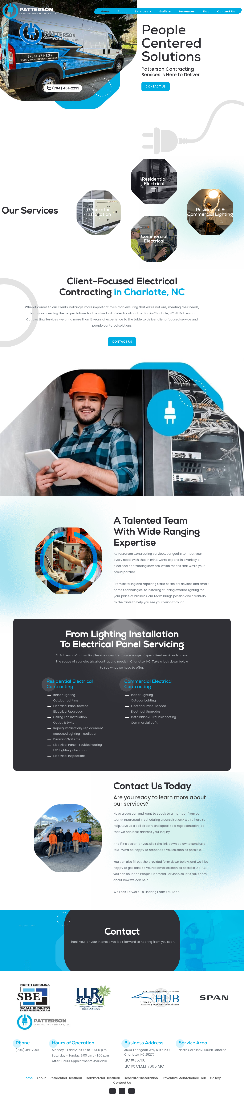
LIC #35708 (134, 1060)
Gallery (165, 11)
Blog (205, 11)
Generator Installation (98, 212)
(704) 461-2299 (65, 88)
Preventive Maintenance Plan (184, 1078)
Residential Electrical (66, 1078)
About (122, 11)
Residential (154, 179)
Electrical (154, 184)
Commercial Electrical (154, 239)
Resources (186, 11)
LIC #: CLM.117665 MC (144, 1066)
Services (141, 11)
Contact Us (226, 11)
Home (105, 11)
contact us (155, 86)
